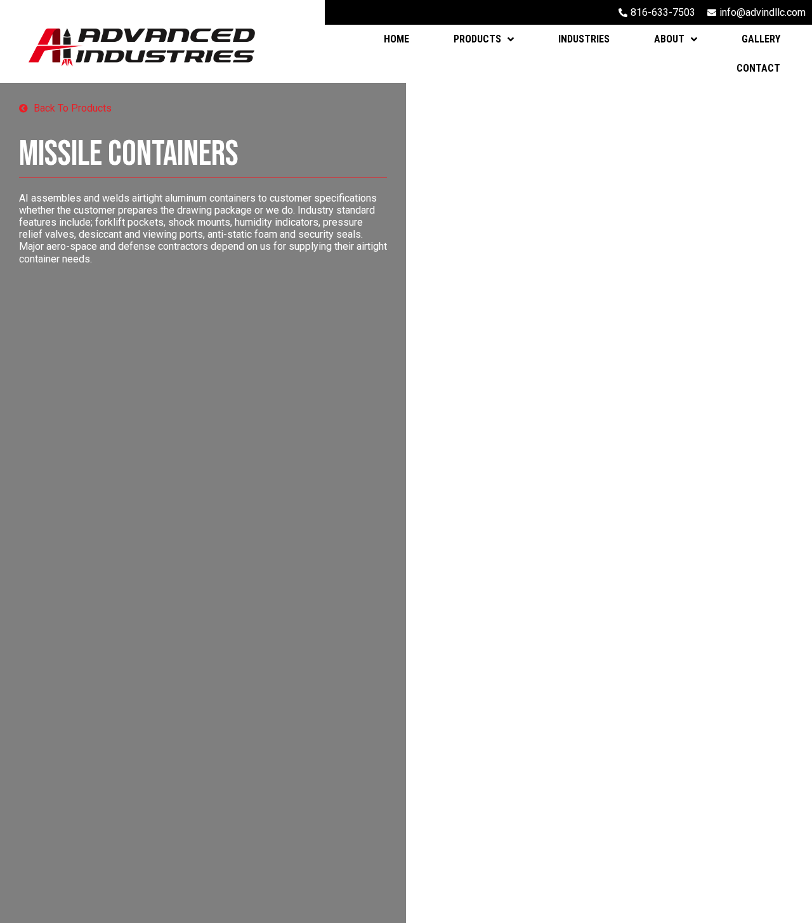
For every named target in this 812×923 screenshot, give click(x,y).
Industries (584, 39)
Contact (758, 68)
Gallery (761, 39)
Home (396, 39)
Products (477, 39)
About (669, 39)
